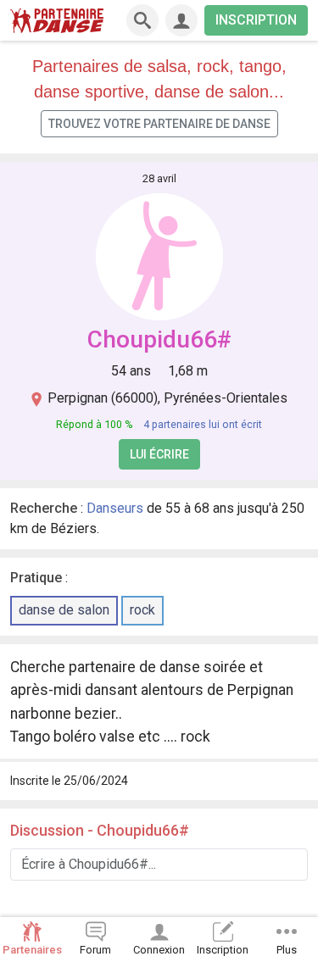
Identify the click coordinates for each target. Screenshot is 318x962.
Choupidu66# (159, 339)
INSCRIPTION (256, 20)
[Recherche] (142, 20)
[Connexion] (181, 20)
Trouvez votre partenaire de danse (159, 124)
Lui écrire (159, 454)
